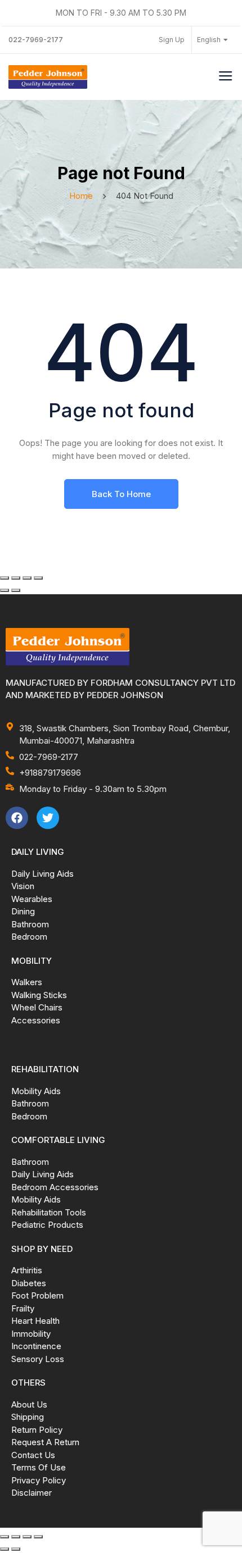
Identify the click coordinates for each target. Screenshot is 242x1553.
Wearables (31, 899)
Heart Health (35, 1320)
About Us (29, 1404)
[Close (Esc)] (38, 578)
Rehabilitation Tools (48, 1212)
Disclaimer (31, 1492)
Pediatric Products (47, 1224)
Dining (23, 911)
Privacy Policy (38, 1480)
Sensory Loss (37, 1359)
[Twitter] (48, 818)
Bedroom (29, 936)
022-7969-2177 (35, 39)
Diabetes (28, 1283)
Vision (22, 886)
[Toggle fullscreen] (15, 578)
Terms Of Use (38, 1467)
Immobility (31, 1333)
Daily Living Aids (42, 873)
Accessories (35, 1020)
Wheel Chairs (36, 1007)
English (209, 39)
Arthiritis (26, 1270)
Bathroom (30, 924)
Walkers (26, 982)
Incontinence (36, 1346)
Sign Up (172, 39)
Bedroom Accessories (54, 1187)
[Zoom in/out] (4, 578)
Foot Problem (37, 1295)
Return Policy (36, 1429)
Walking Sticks (39, 995)
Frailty (22, 1308)
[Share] (27, 578)
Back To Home (121, 494)
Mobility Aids (36, 1091)
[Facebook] (17, 818)
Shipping (27, 1416)
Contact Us (33, 1455)
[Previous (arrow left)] (4, 590)
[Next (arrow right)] (15, 590)
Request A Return (45, 1442)
